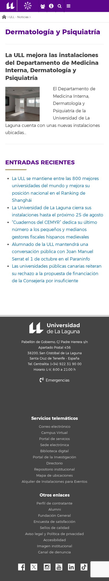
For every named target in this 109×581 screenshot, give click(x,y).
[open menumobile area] (68, 6)
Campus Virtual (54, 433)
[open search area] (60, 6)
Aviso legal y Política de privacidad (54, 534)
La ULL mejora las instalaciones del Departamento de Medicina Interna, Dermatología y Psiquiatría (51, 67)
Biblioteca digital (54, 451)
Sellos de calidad (54, 528)
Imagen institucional (54, 546)
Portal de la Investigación (54, 457)
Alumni (54, 509)
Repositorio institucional (54, 469)
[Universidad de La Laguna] (32, 5)
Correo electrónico (54, 427)
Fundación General (54, 516)
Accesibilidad (54, 540)
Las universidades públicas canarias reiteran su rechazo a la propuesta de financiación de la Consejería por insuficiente (57, 274)
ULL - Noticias (19, 17)
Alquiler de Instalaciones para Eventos (54, 482)
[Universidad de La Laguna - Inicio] (12, 5)
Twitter (36, 566)
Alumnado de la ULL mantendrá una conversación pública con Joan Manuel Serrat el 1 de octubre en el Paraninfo (52, 252)
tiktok (85, 566)
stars (54, 398)
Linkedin (73, 566)
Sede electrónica (54, 445)
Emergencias (57, 380)
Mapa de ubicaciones (54, 475)
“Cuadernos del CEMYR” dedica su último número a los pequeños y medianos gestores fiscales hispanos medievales (54, 230)
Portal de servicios (54, 439)
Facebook (23, 566)
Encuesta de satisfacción (54, 522)
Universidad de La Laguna (54, 328)
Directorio (54, 463)
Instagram (48, 566)
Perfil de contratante (54, 503)
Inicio (4, 17)
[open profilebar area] (43, 6)
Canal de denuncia (54, 552)
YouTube (60, 566)
